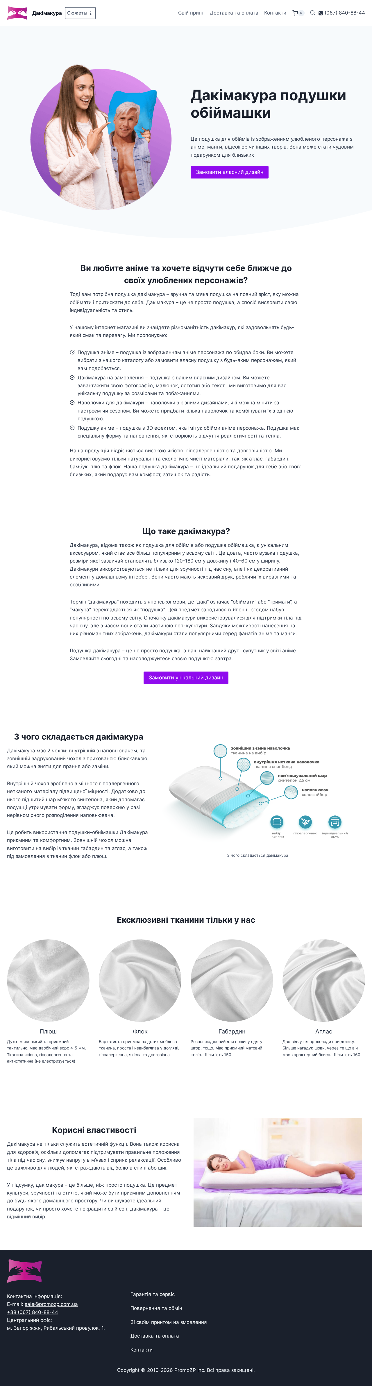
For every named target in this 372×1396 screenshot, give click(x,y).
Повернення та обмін (156, 1308)
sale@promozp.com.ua (51, 1304)
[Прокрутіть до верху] (358, 1373)
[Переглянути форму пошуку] (312, 13)
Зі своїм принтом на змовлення (168, 1322)
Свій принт (191, 13)
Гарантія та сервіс (152, 1294)
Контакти (275, 13)
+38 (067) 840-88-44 (32, 1312)
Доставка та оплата (234, 13)
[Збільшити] (352, 742)
